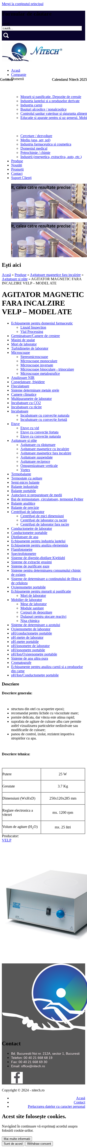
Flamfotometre (21, 549)
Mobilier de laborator (26, 600)
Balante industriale (24, 487)
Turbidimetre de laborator (29, 348)
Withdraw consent (39, 1143)
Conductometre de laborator (31, 528)
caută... (7, 24)
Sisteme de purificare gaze (30, 566)
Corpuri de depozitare (36, 612)
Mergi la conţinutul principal (22, 4)
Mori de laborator (24, 344)
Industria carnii (31, 105)
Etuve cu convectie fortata (39, 432)
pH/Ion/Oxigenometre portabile (34, 654)
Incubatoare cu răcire (26, 407)
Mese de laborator (33, 604)
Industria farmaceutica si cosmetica (45, 144)
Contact (17, 174)
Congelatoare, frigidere (28, 382)
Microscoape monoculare (38, 361)
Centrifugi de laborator (27, 512)
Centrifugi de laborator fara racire (44, 524)
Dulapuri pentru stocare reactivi (43, 616)
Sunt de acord (13, 1143)
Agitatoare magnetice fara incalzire (55, 275)
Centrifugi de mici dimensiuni (42, 516)
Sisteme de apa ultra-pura (29, 658)
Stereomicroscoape (34, 357)
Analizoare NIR (23, 378)
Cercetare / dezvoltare (36, 136)
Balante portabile (23, 491)
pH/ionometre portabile (28, 650)
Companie (18, 75)
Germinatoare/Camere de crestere (35, 336)
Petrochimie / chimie (35, 153)
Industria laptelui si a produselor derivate (50, 101)
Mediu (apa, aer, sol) (35, 140)
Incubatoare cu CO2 (26, 403)
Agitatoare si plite (15, 279)
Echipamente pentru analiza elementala (39, 545)
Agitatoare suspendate (36, 457)
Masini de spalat (23, 340)
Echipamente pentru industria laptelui (38, 541)
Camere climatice (23, 394)
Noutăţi (16, 165)
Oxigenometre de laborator (30, 629)
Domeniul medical (33, 148)
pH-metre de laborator (27, 637)
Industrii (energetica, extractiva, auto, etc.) (51, 157)
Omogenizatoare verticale (39, 466)
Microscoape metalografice (40, 373)
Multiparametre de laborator (31, 399)
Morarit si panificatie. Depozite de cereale (50, 97)
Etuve (15, 424)
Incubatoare (19, 411)
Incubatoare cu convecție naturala (44, 415)
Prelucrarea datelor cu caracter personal (56, 1106)
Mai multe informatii (17, 1139)
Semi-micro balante (25, 482)
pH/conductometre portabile (31, 633)
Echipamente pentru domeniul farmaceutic (42, 323)
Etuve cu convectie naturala (40, 436)
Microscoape (20, 353)
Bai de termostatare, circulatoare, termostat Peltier (47, 499)
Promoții (17, 169)
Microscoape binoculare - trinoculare (47, 369)
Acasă (15, 70)
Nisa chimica (29, 621)
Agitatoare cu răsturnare (37, 445)
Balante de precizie (25, 508)
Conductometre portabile (29, 533)
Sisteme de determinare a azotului (35, 625)
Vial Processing (31, 332)
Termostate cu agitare (26, 478)
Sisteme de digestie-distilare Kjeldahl (38, 558)
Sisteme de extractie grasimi (31, 562)
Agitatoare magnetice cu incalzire (44, 449)
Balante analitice (23, 503)
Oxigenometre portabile (28, 587)
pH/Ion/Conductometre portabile (35, 675)
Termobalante (21, 474)
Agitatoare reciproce (35, 461)
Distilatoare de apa (24, 537)
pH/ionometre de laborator (30, 646)
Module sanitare (32, 608)
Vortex (25, 470)
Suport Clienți (21, 178)
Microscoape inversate (36, 365)
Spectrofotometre (23, 554)
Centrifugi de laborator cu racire (43, 520)
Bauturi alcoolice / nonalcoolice (43, 109)
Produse (17, 161)
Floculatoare (20, 386)
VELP (6, 840)
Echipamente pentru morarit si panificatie (41, 591)
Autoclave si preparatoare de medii (36, 495)
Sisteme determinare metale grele (35, 390)
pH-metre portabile (25, 642)
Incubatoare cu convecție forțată (43, 420)
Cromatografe (21, 663)
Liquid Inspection (33, 327)
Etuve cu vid (29, 428)
